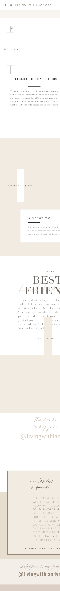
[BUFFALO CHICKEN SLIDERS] (34, 50)
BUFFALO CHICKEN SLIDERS (33, 79)
